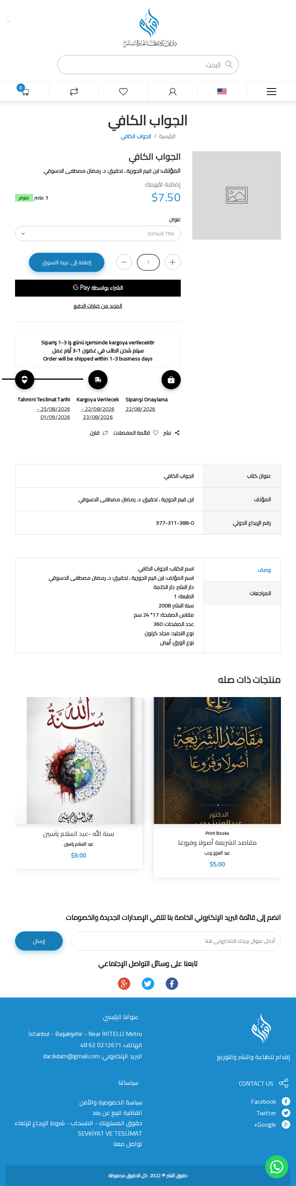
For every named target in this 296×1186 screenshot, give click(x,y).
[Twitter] (148, 983)
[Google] (124, 983)
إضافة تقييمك (163, 184)
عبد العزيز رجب (217, 852)
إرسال (39, 941)
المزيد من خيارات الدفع (98, 306)
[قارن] (74, 91)
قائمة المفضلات (131, 433)
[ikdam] (148, 27)
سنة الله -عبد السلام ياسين (78, 833)
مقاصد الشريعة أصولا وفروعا (217, 842)
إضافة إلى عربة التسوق (66, 262)
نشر (167, 433)
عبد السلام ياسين (79, 843)
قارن (94, 433)
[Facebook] (172, 983)
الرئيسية (167, 136)
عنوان (175, 219)
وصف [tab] (264, 570)
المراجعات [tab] (260, 593)
